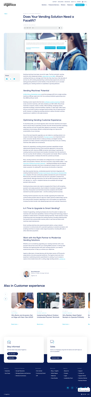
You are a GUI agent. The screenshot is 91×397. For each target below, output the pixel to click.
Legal (65, 375)
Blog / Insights (54, 371)
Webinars (53, 375)
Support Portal (82, 375)
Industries (7, 371)
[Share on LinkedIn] (14, 79)
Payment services (41, 313)
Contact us (79, 4)
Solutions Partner (82, 378)
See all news (11, 353)
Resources (67, 1)
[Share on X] (10, 79)
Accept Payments (20, 371)
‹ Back (5, 13)
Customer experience (35, 13)
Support (55, 1)
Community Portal (40, 373)
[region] (46, 46)
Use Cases (7, 373)
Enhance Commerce (21, 375)
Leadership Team (68, 378)
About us (73, 1)
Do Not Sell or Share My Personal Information (32, 48)
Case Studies (54, 378)
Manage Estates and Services (23, 373)
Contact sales (55, 358)
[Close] (65, 41)
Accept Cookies (61, 47)
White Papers (54, 373)
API (37, 375)
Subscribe (11, 358)
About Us (66, 371)
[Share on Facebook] (6, 79)
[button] (84, 1)
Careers (79, 1)
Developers (60, 1)
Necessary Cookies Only (50, 47)
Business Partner (82, 380)
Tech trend (14, 313)
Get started (39, 371)
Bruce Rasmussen (35, 271)
